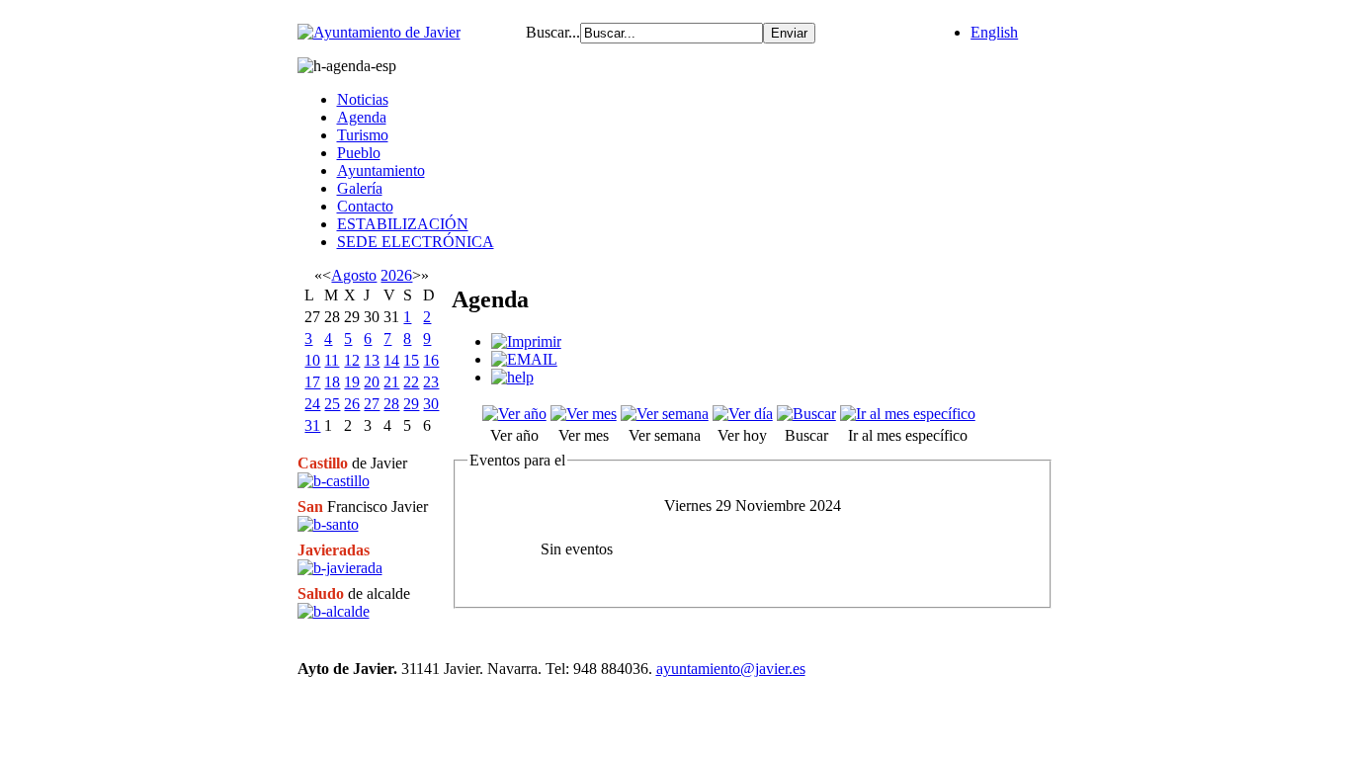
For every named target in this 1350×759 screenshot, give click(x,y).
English (994, 32)
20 (372, 382)
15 (411, 360)
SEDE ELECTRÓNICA (415, 241)
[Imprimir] (526, 341)
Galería (359, 188)
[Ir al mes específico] (907, 413)
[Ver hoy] (743, 413)
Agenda (361, 117)
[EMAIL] (524, 359)
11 (331, 360)
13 (372, 360)
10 (312, 360)
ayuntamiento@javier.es (730, 668)
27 (372, 403)
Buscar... (553, 32)
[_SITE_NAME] (379, 32)
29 (411, 403)
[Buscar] (806, 413)
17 (312, 382)
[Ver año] (514, 413)
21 (391, 382)
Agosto (354, 275)
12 (352, 360)
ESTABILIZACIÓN (402, 223)
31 (312, 425)
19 (352, 382)
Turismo (362, 134)
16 (431, 360)
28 (391, 403)
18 (332, 382)
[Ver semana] (665, 413)
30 (431, 403)
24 (312, 403)
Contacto (365, 206)
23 (431, 382)
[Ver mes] (583, 413)
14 (391, 360)
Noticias (362, 99)
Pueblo (358, 152)
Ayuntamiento (381, 170)
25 (332, 403)
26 (352, 403)
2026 (396, 275)
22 (411, 382)
